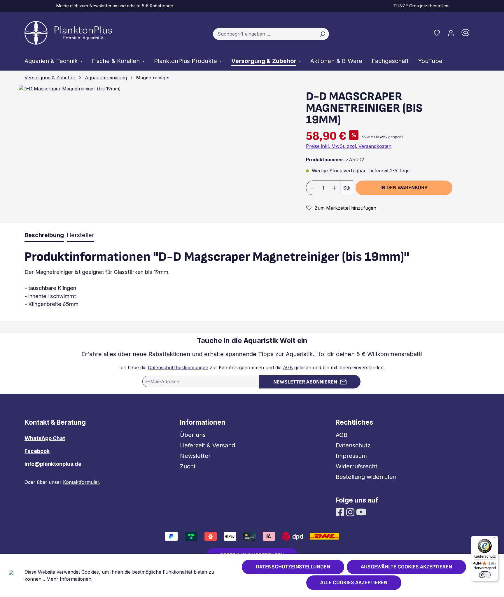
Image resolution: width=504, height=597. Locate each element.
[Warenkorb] (469, 34)
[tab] (44, 235)
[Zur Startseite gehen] (68, 33)
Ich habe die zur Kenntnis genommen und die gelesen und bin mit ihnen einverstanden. (252, 367)
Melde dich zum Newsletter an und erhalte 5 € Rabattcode (113, 5)
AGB (288, 367)
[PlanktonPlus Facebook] (341, 511)
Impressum (351, 455)
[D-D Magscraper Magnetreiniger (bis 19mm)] (70, 88)
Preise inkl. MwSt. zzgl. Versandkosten (348, 146)
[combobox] (264, 34)
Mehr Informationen (68, 579)
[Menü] (494, 539)
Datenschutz (353, 445)
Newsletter (195, 455)
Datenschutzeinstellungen (293, 566)
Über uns (193, 434)
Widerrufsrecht (356, 466)
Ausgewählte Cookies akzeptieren (406, 566)
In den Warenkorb (404, 187)
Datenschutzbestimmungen (178, 367)
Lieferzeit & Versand (207, 445)
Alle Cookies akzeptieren (353, 582)
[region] (155, 154)
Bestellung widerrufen (366, 476)
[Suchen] (322, 34)
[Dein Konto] (451, 32)
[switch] (485, 574)
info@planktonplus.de (52, 464)
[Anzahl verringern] (312, 188)
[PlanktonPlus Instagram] (351, 511)
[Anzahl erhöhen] (334, 188)
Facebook (37, 451)
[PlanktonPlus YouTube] (361, 511)
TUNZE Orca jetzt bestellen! (420, 5)
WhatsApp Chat (44, 438)
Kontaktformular (81, 482)
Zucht (188, 466)
